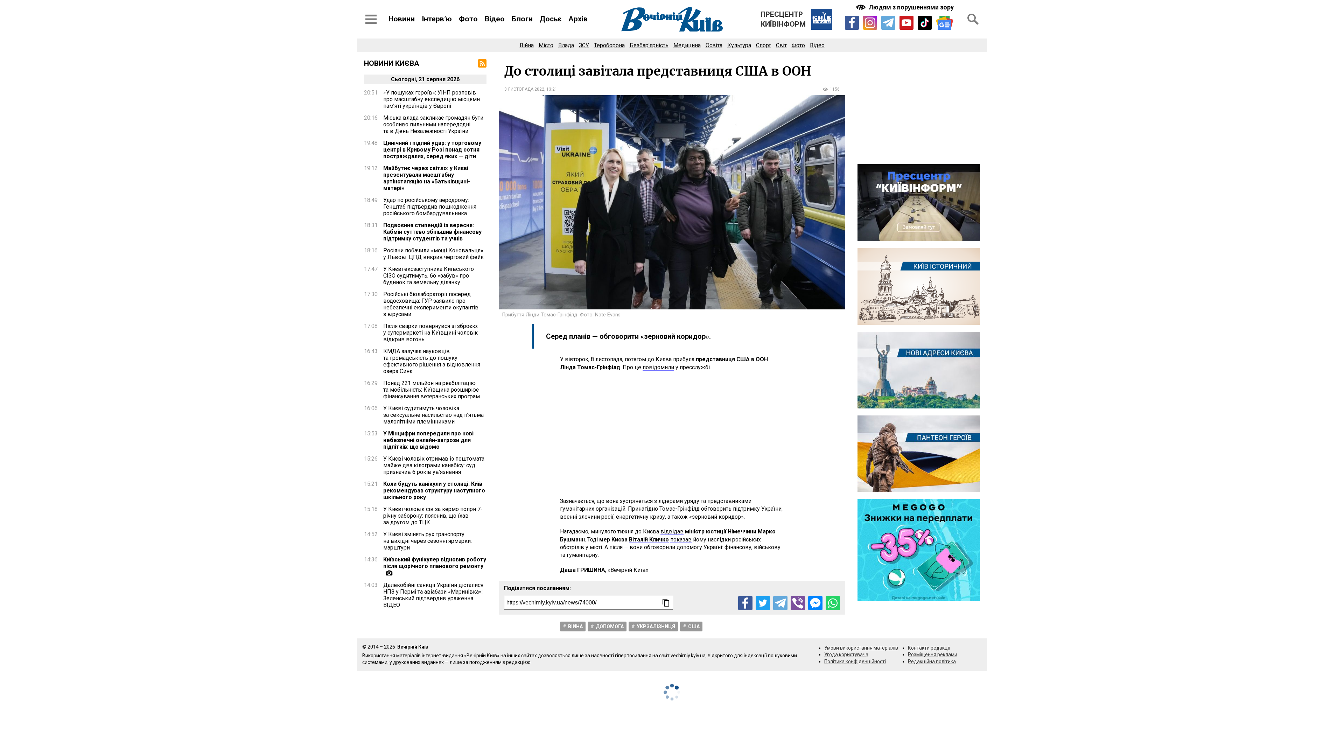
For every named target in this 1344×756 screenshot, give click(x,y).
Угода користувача (846, 654)
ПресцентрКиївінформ (783, 19)
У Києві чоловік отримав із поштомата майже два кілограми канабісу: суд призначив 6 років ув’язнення (433, 465)
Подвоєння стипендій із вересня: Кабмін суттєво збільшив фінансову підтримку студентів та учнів (432, 232)
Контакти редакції (929, 648)
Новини (401, 19)
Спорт (763, 45)
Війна (527, 45)
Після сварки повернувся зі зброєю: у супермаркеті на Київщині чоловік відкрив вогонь (430, 333)
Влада (566, 45)
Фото (468, 19)
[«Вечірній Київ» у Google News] (944, 23)
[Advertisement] (672, 434)
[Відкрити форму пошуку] (973, 19)
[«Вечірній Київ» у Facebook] (852, 23)
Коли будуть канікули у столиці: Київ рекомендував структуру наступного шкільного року (434, 490)
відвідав (672, 531)
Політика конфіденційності (855, 661)
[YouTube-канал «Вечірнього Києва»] (906, 23)
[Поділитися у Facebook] (745, 603)
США (694, 626)
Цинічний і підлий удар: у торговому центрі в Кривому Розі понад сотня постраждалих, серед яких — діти (432, 150)
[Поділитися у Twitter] (763, 603)
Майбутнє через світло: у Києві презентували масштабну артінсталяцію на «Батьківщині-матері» (426, 178)
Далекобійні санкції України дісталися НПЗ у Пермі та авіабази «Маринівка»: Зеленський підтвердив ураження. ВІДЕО (433, 595)
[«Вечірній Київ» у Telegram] (888, 23)
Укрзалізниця (656, 626)
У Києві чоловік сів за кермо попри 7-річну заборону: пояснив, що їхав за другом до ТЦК (433, 516)
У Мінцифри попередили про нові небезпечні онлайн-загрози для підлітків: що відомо (428, 440)
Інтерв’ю (437, 19)
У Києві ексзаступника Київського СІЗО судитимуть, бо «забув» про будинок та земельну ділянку (428, 276)
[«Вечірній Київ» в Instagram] (870, 23)
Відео (495, 19)
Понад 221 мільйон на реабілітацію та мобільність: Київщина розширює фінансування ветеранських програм (431, 390)
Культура (739, 45)
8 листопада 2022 (524, 89)
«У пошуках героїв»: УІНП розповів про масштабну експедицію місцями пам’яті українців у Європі (431, 99)
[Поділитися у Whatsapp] (833, 603)
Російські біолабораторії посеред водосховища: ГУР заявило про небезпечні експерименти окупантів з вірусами (430, 304)
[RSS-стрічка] (482, 63)
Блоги (522, 19)
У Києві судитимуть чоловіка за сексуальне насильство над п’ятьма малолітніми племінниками (433, 415)
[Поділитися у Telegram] (780, 603)
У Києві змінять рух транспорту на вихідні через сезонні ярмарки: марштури (427, 541)
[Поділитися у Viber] (798, 603)
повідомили (658, 367)
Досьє (550, 19)
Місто (546, 45)
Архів (578, 19)
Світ (781, 45)
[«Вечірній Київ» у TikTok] (925, 23)
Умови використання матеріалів (861, 648)
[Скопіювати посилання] (666, 602)
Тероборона (609, 45)
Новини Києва (391, 63)
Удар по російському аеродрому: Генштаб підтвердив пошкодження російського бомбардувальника (429, 207)
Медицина (687, 45)
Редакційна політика (932, 661)
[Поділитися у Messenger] (815, 603)
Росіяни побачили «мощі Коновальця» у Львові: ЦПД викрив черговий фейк (433, 253)
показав (681, 539)
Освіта (714, 45)
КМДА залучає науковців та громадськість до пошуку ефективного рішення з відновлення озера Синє (431, 361)
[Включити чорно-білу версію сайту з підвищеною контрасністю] (905, 7)
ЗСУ (584, 45)
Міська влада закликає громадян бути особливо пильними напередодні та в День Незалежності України (433, 124)
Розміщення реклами (932, 654)
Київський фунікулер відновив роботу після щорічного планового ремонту (434, 562)
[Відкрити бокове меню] (371, 19)
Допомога (610, 626)
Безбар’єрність (649, 45)
